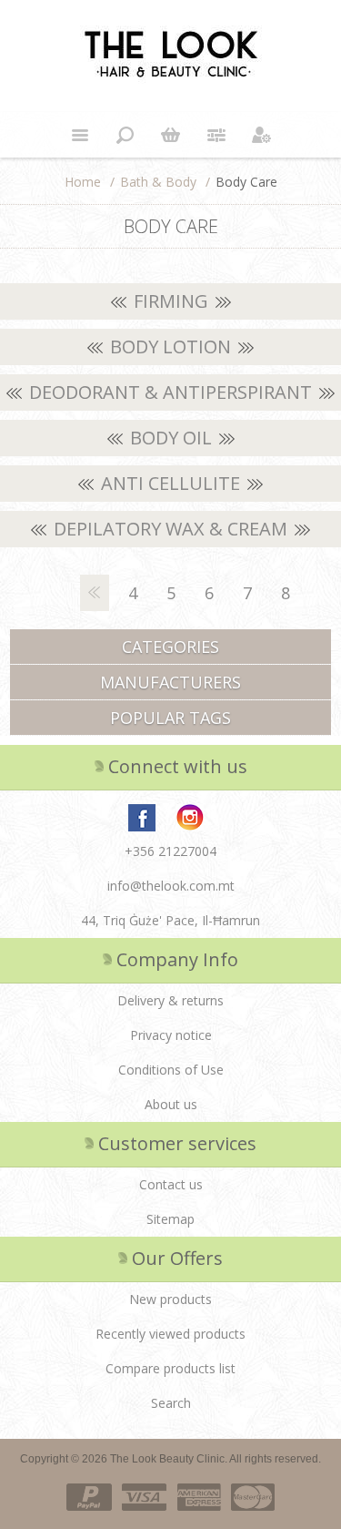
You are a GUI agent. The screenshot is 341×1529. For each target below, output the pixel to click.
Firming (171, 301)
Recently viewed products (170, 1333)
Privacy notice (171, 1035)
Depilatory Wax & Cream (170, 528)
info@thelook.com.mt (171, 885)
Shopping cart (171, 135)
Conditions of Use (171, 1069)
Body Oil (170, 437)
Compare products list (170, 1368)
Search (171, 1403)
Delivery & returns (170, 1000)
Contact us (171, 1184)
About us (171, 1104)
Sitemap (170, 1219)
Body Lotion (170, 346)
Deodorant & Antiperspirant (170, 392)
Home (83, 181)
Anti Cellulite (170, 483)
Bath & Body (158, 181)
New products (170, 1299)
